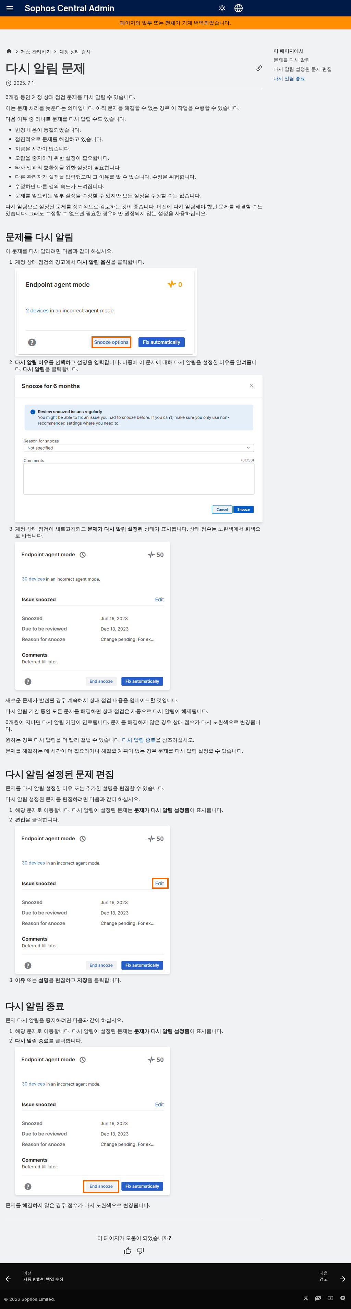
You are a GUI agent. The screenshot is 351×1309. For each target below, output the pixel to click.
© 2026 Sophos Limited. (29, 1299)
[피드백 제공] (342, 1299)
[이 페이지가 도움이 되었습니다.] (127, 1251)
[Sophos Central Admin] (9, 51)
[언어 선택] (238, 8)
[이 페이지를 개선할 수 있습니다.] (140, 1251)
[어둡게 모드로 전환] (222, 8)
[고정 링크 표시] (259, 68)
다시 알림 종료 (139, 740)
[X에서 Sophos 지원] (305, 1299)
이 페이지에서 (289, 51)
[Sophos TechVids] (330, 1299)
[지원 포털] (318, 1299)
